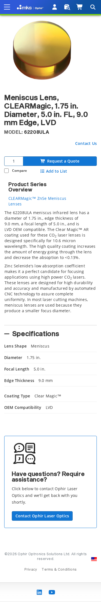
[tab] (50, 266)
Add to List (56, 171)
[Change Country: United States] (94, 559)
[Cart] (80, 7)
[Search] (92, 7)
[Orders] (67, 7)
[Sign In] (55, 7)
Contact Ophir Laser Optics (42, 515)
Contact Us (86, 143)
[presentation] (50, 301)
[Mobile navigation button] (7, 7)
